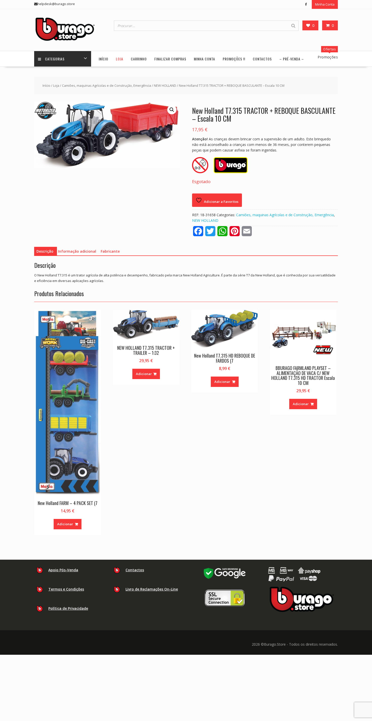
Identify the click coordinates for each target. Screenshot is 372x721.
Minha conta (204, 58)
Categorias (55, 58)
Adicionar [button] (65, 524)
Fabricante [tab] (110, 251)
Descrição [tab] (44, 251)
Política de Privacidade (68, 608)
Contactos (262, 58)
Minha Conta (325, 4)
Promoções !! (234, 58)
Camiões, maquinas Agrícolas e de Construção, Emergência (106, 85)
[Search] (293, 26)
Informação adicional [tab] (77, 251)
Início (103, 58)
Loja (119, 58)
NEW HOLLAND (165, 85)
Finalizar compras (170, 58)
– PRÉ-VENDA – (291, 58)
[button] (171, 109)
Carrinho (139, 58)
